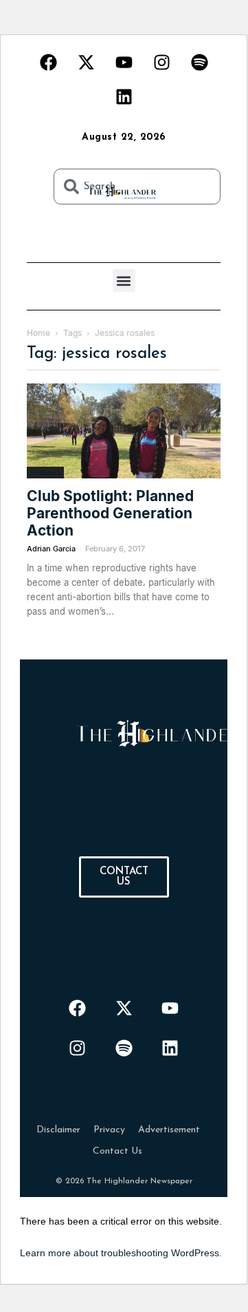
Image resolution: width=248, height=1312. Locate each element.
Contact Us (117, 1151)
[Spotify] (199, 62)
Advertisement (169, 1130)
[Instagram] (161, 62)
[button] (124, 280)
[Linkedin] (123, 96)
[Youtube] (123, 62)
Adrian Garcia (51, 548)
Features (45, 472)
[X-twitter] (86, 62)
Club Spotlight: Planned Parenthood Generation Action (110, 513)
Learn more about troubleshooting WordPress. (121, 1252)
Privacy (109, 1130)
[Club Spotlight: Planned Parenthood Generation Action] (124, 430)
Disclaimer (58, 1130)
